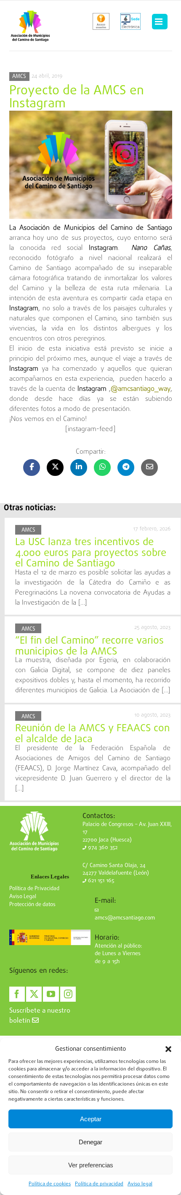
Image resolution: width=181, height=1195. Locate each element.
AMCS (19, 77)
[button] (168, 1049)
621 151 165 (100, 881)
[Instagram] (68, 994)
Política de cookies (50, 1184)
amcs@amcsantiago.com (125, 918)
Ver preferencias (90, 1165)
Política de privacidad (99, 1184)
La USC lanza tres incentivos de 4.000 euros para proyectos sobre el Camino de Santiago (90, 553)
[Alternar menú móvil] (159, 21)
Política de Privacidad (34, 889)
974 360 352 (101, 848)
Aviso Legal (22, 897)
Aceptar (90, 1118)
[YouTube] (51, 994)
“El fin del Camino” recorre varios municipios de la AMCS (89, 646)
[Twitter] (34, 994)
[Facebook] (17, 994)
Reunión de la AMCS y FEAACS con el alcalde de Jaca (92, 734)
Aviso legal (140, 1184)
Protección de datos (32, 905)
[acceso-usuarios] (101, 21)
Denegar (90, 1142)
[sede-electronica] (130, 21)
